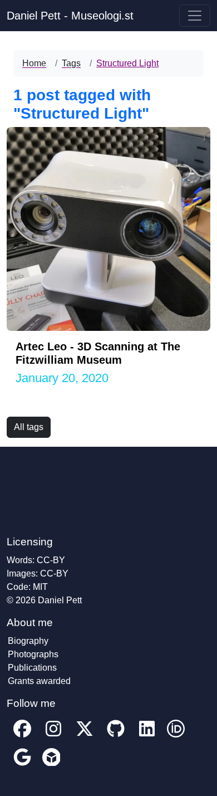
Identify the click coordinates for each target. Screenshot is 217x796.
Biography (28, 641)
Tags (71, 63)
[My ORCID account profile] (175, 736)
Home (34, 63)
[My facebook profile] (22, 736)
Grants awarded (39, 681)
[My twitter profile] (84, 736)
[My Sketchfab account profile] (51, 765)
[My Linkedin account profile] (146, 736)
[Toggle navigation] (194, 15)
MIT (40, 587)
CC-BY (51, 560)
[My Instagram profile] (53, 736)
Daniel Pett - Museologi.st (70, 15)
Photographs (33, 654)
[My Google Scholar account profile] (22, 765)
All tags (28, 427)
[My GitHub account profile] (115, 736)
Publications (32, 667)
